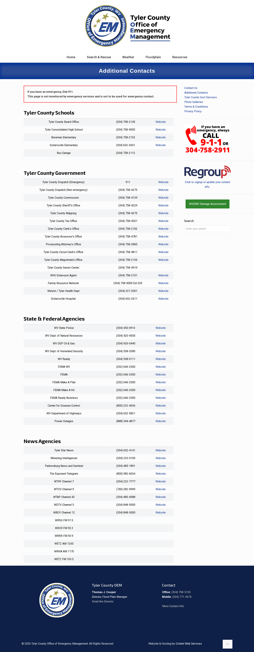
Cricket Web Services (189, 643)
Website (161, 121)
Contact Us (190, 88)
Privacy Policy (193, 111)
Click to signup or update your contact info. (207, 184)
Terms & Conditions (196, 106)
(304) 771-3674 (181, 596)
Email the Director (103, 601)
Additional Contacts (196, 92)
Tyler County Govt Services (200, 97)
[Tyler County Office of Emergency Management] (127, 26)
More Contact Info (173, 606)
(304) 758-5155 (181, 592)
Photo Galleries (193, 102)
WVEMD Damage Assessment (207, 204)
